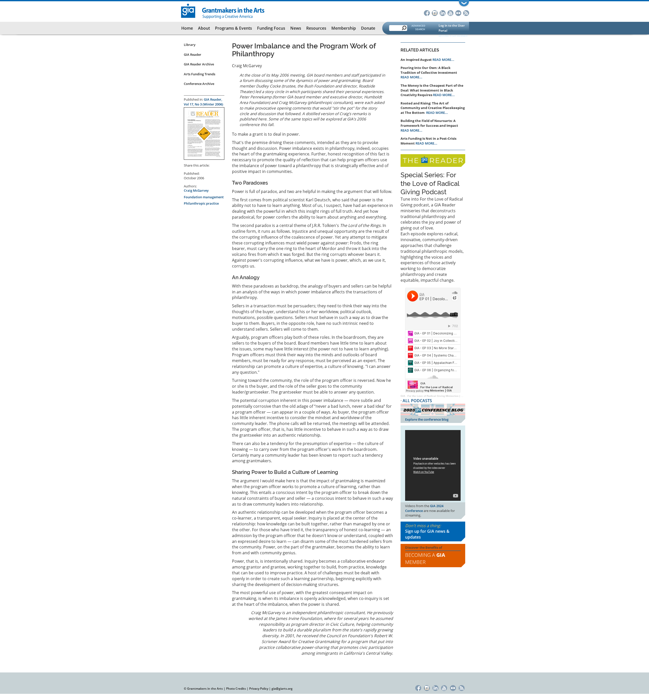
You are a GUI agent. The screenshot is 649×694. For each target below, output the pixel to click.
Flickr (458, 12)
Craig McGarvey (196, 190)
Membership (343, 28)
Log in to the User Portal (452, 28)
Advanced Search (418, 27)
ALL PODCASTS (417, 400)
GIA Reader (192, 54)
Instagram (434, 12)
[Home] (223, 11)
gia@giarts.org (282, 688)
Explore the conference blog (426, 419)
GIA (403, 396)
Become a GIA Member (453, 36)
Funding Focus (271, 28)
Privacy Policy (258, 688)
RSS (466, 12)
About (204, 28)
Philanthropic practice (201, 203)
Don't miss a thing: (427, 531)
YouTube (450, 12)
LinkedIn (442, 12)
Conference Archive (199, 83)
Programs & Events (233, 28)
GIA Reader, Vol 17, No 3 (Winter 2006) (203, 101)
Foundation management (204, 197)
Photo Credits (236, 688)
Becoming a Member (425, 558)
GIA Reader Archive (199, 64)
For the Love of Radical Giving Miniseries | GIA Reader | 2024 (445, 396)
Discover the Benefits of (425, 555)
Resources (316, 28)
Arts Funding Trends (199, 74)
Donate (368, 28)
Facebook (426, 12)
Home (187, 28)
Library (189, 44)
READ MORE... (443, 59)
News (295, 28)
